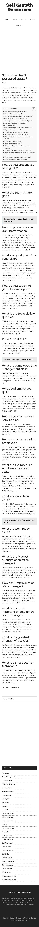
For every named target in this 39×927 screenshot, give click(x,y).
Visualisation (6, 872)
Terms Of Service (26, 892)
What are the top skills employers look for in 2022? (18, 138)
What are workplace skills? (13, 141)
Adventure (5, 773)
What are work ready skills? (13, 143)
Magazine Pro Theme (22, 918)
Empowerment (7, 788)
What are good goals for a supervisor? (16, 118)
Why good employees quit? (12, 130)
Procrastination (7, 836)
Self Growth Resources (19, 7)
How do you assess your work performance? (18, 116)
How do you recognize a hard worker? (17, 132)
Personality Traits (8, 828)
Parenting (5, 825)
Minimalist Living (7, 817)
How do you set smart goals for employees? (18, 121)
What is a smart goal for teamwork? (16, 159)
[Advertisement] (19, 49)
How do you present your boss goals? (16, 112)
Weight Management (9, 880)
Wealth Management (9, 876)
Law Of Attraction (7, 810)
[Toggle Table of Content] (33, 109)
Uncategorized (7, 869)
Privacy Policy (16, 892)
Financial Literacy (7, 791)
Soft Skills (5, 854)
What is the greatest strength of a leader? (18, 157)
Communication (7, 780)
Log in (27, 920)
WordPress (21, 920)
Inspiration (5, 802)
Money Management (9, 821)
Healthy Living (6, 799)
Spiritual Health (7, 858)
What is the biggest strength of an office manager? (17, 147)
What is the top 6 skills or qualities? (15, 123)
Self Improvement (8, 850)
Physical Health (7, 832)
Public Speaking (7, 839)
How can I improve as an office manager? (18, 150)
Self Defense (6, 847)
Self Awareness (7, 843)
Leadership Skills (14, 687)
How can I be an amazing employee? (16, 134)
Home (9, 892)
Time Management (8, 865)
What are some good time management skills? (18, 128)
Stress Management (8, 861)
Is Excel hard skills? (10, 125)
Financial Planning (8, 795)
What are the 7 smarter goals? (13, 114)
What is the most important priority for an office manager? (20, 154)
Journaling (5, 806)
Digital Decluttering (8, 784)
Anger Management (8, 777)
